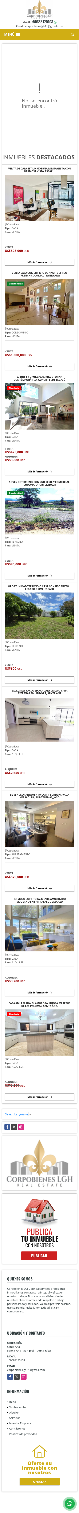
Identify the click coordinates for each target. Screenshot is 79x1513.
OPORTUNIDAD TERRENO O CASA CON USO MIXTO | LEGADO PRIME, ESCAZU (39, 587)
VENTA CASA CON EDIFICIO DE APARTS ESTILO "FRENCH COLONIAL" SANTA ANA (39, 274)
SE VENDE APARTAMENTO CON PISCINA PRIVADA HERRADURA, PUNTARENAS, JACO (39, 796)
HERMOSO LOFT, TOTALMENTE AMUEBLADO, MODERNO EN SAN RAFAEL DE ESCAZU (40, 900)
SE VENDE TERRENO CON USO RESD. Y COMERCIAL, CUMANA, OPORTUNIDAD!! (39, 483)
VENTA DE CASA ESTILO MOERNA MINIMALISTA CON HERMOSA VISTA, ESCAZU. (39, 170)
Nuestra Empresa (20, 1423)
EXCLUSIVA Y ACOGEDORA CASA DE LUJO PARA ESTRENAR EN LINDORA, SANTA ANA (39, 692)
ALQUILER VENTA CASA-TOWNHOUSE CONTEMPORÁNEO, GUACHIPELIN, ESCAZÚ (39, 378)
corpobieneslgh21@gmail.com (26, 1370)
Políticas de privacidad (23, 1434)
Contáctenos (17, 1428)
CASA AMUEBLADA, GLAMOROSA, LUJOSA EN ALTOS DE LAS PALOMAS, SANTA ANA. (39, 1004)
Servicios (14, 1418)
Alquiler (14, 1412)
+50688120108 (42, 21)
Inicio (12, 1402)
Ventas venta (17, 1407)
